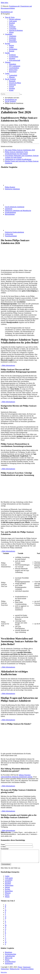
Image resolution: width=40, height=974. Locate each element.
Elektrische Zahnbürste (12, 189)
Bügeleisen (8, 952)
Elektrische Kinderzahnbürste (14, 232)
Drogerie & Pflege (15, 83)
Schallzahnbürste (10, 212)
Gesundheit (8, 34)
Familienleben (13, 56)
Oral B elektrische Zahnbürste (14, 207)
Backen (11, 45)
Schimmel (12, 27)
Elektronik (12, 85)
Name (3, 844)
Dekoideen (12, 64)
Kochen (7, 43)
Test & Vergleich (10, 79)
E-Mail (3, 846)
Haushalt (12, 23)
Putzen (11, 25)
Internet (7, 887)
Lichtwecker (9, 234)
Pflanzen (12, 77)
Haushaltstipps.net (11, 99)
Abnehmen (12, 36)
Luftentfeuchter (10, 956)
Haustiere (12, 58)
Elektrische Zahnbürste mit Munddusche (18, 210)
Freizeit (11, 86)
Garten (7, 73)
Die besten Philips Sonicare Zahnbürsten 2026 (20, 150)
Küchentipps (13, 49)
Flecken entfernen (15, 19)
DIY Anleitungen (14, 66)
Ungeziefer (12, 28)
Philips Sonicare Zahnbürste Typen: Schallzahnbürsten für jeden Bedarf (16, 153)
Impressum (26, 967)
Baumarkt (12, 81)
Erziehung (12, 55)
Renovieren (13, 71)
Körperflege (13, 42)
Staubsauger (9, 963)
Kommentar (5, 849)
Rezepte (11, 51)
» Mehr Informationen (8, 365)
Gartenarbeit (13, 75)
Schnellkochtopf (10, 961)
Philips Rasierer (10, 187)
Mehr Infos (4, 2)
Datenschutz (5, 969)
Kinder (11, 90)
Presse (20, 967)
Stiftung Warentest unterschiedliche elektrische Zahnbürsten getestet (16, 776)
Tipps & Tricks (10, 17)
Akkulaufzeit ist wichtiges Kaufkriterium (18, 159)
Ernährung (12, 38)
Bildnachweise (14, 969)
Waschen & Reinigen (16, 30)
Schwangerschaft (14, 60)
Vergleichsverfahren (27, 969)
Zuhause (7, 62)
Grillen (11, 47)
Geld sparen (13, 21)
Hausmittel (12, 40)
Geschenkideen (14, 68)
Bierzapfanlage (10, 214)
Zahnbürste (8, 209)
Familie (7, 53)
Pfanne (7, 960)
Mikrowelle (8, 958)
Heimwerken (13, 70)
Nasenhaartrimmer (11, 236)
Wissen (11, 32)
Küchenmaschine (10, 954)
